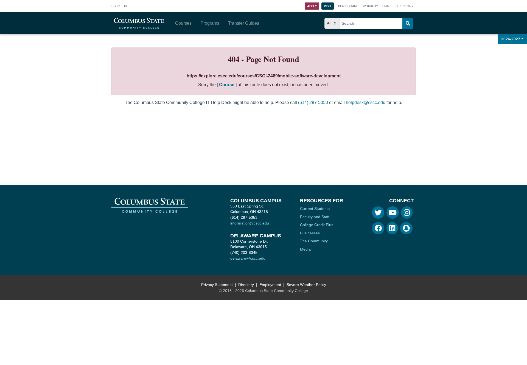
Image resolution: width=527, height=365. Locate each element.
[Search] (407, 23)
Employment (270, 284)
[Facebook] (378, 228)
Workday (370, 6)
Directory (404, 6)
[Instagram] (407, 212)
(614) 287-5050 (313, 102)
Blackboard (348, 6)
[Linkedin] (392, 228)
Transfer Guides (243, 23)
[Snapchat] (406, 228)
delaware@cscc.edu (247, 258)
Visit (327, 6)
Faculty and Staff (314, 217)
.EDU (119, 6)
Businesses (310, 233)
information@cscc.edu (249, 223)
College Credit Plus (316, 225)
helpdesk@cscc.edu (365, 102)
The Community (314, 241)
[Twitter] (378, 212)
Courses (183, 23)
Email (386, 6)
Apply (312, 6)
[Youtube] (392, 212)
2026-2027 (510, 39)
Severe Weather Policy (306, 284)
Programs (209, 23)
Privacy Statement (217, 284)
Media (305, 249)
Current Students (315, 208)
